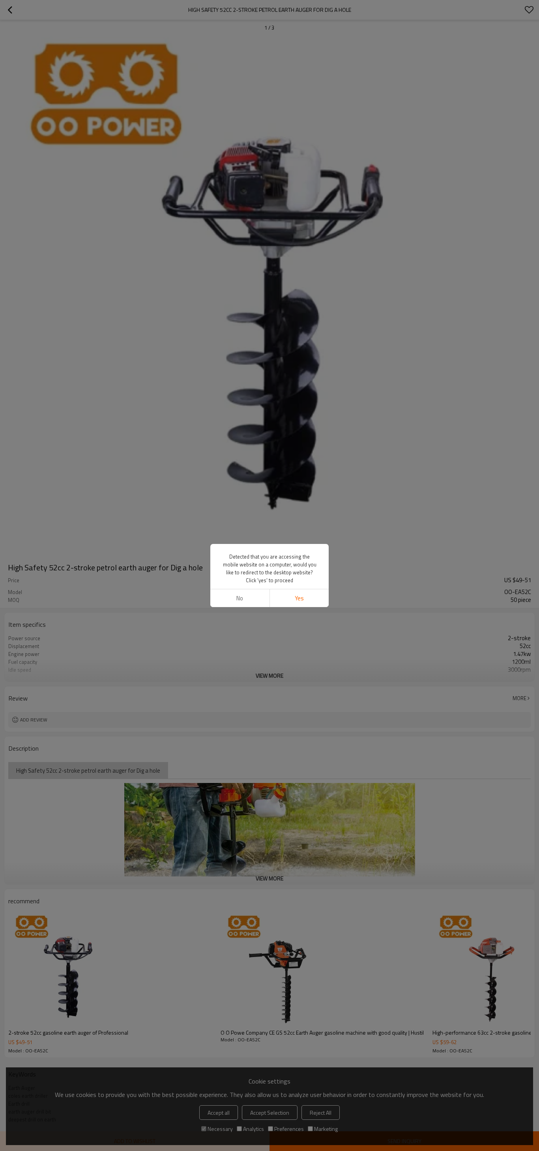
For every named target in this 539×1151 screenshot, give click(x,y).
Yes (299, 598)
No (239, 598)
